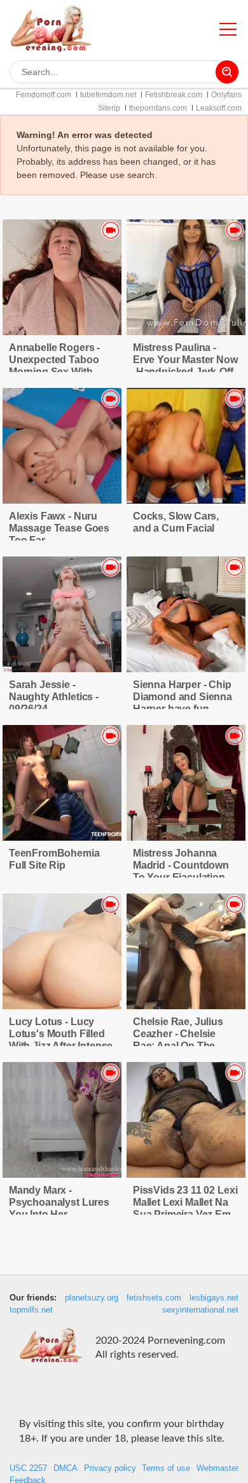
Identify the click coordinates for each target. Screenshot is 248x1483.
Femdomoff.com (43, 94)
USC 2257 (28, 1468)
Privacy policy (110, 1468)
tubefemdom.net (108, 94)
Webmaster (217, 1468)
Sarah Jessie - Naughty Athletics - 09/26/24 (54, 696)
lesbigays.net (213, 1297)
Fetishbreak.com (173, 94)
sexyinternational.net (200, 1310)
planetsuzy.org (91, 1297)
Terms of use (166, 1468)
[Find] (227, 71)
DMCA (65, 1468)
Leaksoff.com (219, 108)
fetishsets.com (154, 1297)
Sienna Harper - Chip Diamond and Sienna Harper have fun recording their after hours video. (182, 708)
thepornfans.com (158, 108)
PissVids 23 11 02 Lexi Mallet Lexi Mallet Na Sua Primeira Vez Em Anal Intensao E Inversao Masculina (185, 1214)
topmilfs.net (31, 1310)
